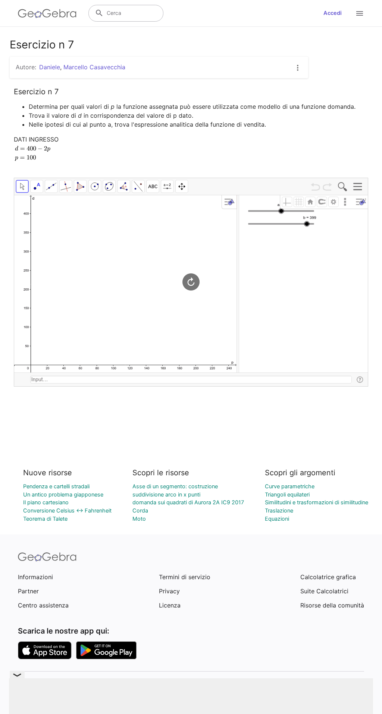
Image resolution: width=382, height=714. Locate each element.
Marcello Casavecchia (94, 67)
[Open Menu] (359, 13)
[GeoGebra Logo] (47, 13)
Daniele (49, 67)
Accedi (332, 13)
